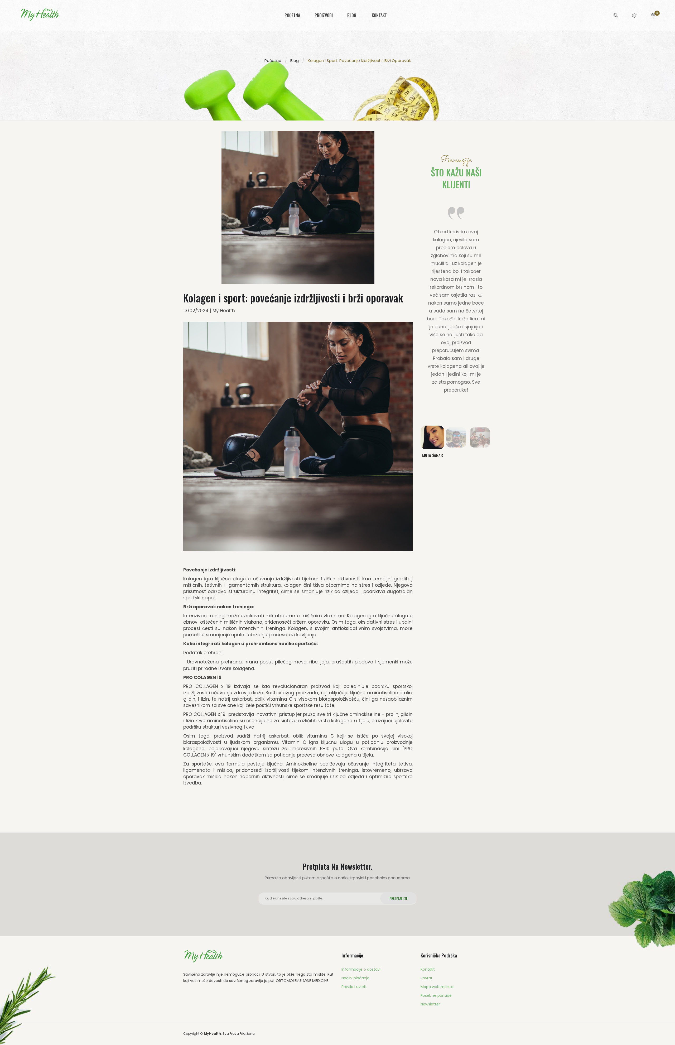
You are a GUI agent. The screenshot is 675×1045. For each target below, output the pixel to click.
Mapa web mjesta (437, 986)
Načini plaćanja (355, 978)
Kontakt (428, 969)
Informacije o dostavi (360, 969)
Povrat (426, 978)
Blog (294, 60)
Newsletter (430, 1004)
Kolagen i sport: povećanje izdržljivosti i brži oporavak (359, 60)
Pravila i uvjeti (353, 986)
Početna (272, 60)
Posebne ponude (436, 995)
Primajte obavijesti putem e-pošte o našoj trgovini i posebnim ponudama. (338, 877)
